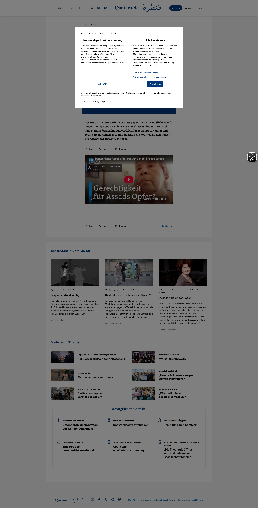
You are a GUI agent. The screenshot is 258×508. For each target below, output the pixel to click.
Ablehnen (102, 83)
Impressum (106, 101)
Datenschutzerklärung (90, 59)
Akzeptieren (155, 83)
